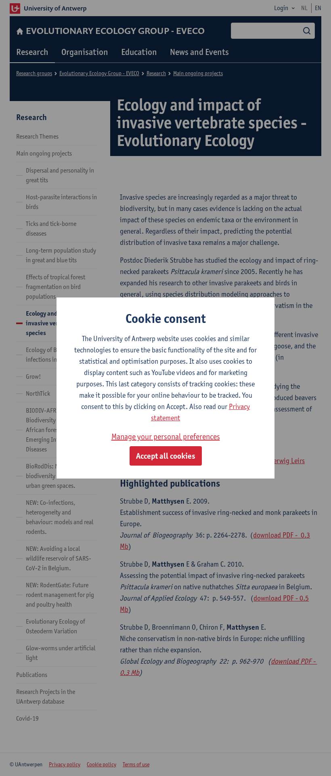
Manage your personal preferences (165, 436)
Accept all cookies (165, 456)
